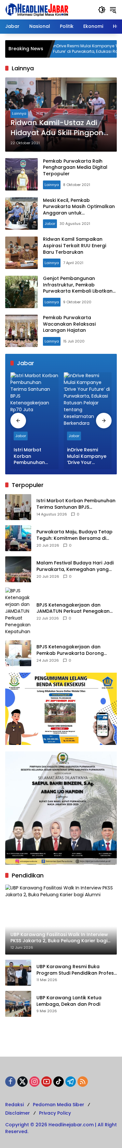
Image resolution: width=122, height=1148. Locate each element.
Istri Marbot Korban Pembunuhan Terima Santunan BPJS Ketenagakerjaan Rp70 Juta (34, 456)
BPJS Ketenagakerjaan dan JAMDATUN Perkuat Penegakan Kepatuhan (73, 608)
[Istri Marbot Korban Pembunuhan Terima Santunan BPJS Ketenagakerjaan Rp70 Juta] (34, 408)
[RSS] (82, 1081)
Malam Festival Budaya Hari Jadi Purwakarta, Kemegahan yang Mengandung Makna (75, 566)
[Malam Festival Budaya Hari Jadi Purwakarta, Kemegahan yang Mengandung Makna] (18, 569)
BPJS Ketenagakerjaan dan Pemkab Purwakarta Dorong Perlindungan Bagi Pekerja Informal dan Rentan (70, 650)
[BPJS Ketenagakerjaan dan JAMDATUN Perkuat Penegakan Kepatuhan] (18, 611)
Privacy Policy (55, 1113)
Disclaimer (17, 1113)
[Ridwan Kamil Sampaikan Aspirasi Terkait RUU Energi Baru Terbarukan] (21, 253)
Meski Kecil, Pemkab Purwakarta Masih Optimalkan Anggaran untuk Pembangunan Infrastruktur (79, 210)
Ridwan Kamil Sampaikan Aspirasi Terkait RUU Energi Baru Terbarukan (74, 245)
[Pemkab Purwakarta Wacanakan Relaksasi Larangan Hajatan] (21, 331)
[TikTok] (58, 1081)
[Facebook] (10, 1081)
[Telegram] (70, 1081)
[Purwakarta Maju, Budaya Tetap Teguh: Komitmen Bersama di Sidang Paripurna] (18, 538)
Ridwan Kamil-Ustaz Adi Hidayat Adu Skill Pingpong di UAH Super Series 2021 (59, 128)
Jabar (50, 223)
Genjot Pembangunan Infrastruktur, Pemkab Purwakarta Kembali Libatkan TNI (78, 288)
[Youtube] (46, 1081)
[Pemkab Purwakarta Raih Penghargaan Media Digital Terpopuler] (21, 174)
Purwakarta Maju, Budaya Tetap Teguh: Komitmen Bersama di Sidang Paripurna (74, 535)
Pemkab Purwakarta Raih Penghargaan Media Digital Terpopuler (75, 167)
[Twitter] (22, 1081)
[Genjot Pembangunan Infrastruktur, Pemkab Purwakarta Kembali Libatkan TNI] (21, 292)
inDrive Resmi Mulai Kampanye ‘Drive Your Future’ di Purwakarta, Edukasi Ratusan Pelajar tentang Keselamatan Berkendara (75, 48)
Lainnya (19, 113)
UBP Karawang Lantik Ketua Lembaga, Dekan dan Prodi (69, 1001)
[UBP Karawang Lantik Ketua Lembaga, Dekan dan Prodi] (18, 1004)
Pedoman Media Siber (58, 1104)
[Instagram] (34, 1081)
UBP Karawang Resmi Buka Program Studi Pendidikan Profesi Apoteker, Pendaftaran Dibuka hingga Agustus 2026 (75, 970)
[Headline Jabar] (36, 9)
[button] (102, 10)
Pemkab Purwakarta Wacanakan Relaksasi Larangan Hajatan (69, 323)
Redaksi (14, 1104)
